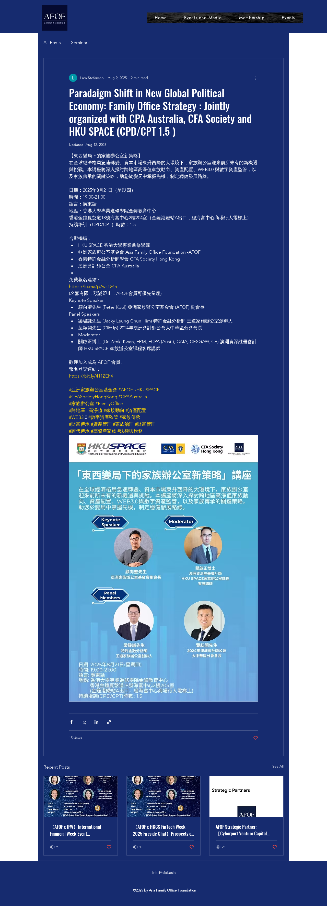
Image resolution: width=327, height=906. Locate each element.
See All (278, 766)
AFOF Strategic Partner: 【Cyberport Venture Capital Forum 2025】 (241, 830)
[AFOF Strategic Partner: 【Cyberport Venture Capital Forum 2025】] (246, 796)
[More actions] (255, 78)
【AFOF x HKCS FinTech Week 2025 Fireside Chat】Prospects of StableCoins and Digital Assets (163, 830)
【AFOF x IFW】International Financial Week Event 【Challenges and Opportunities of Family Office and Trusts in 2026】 (78, 830)
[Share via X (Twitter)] (83, 722)
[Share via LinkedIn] (96, 722)
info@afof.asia (164, 872)
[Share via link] (109, 722)
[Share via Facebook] (71, 722)
